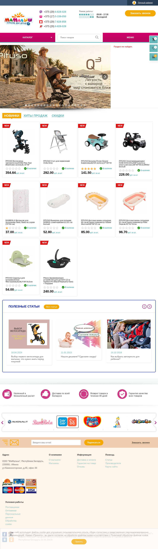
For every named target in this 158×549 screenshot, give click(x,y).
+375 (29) (55, 12)
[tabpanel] (55, 76)
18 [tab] (78, 105)
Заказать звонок (140, 13)
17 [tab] (75, 105)
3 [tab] (32, 105)
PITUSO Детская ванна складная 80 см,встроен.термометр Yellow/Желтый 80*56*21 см (96, 222)
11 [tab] (57, 105)
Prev (144, 306)
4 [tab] (35, 105)
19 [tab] (81, 105)
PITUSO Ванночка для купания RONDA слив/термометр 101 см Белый (57, 222)
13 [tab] (63, 105)
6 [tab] (41, 105)
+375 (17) (55, 16)
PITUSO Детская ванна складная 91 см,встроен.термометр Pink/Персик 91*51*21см (134, 222)
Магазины (54, 463)
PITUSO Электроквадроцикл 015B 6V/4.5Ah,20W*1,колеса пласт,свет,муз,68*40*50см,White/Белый (134, 164)
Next (149, 306)
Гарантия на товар (86, 463)
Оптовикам (11, 510)
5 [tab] (38, 105)
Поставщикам (12, 507)
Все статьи (51, 306)
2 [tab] (29, 105)
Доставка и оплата (86, 460)
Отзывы (81, 466)
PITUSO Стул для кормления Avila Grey (56, 162)
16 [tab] (72, 105)
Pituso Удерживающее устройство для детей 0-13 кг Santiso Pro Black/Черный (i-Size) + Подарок (58, 280)
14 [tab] (66, 105)
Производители (113, 463)
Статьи (108, 460)
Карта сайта (111, 466)
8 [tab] (47, 105)
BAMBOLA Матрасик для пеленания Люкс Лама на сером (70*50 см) (20, 222)
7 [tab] (44, 105)
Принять (79, 541)
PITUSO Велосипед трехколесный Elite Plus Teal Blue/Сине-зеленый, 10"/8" (18, 163)
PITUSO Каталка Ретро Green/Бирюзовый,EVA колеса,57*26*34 (96, 162)
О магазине (55, 460)
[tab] (11, 115)
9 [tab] (50, 105)
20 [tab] (84, 105)
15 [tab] (69, 105)
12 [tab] (60, 105)
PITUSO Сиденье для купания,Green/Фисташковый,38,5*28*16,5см (19, 280)
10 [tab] (53, 105)
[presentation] (11, 115)
